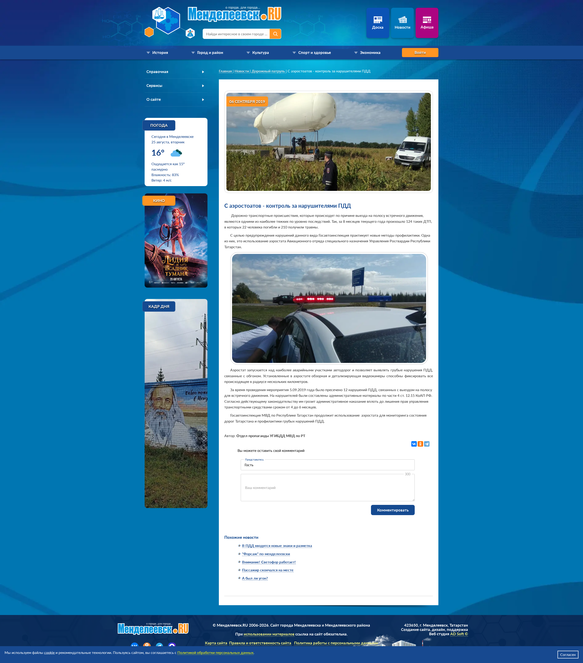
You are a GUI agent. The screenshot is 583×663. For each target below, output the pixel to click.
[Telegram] (427, 444)
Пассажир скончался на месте (268, 570)
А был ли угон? (255, 578)
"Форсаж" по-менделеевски (266, 554)
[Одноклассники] (420, 444)
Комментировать (393, 510)
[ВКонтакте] (414, 444)
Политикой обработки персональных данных (215, 652)
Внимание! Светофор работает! (269, 562)
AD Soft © (459, 633)
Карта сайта (216, 642)
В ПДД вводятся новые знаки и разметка (277, 545)
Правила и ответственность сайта (260, 642)
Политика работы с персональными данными (336, 642)
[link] (226, 71)
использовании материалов (269, 634)
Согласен (568, 654)
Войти (420, 52)
